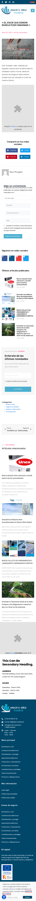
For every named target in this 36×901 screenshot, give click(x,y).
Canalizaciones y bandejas (10, 769)
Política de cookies (8, 798)
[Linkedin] (19, 258)
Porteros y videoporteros (10, 777)
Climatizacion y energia (9, 754)
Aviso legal (5, 790)
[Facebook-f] (2, 2)
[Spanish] (33, 2)
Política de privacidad (9, 794)
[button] (33, 10)
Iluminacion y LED (7, 747)
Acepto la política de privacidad (16, 381)
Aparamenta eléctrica (9, 758)
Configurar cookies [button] (12, 897)
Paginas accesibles (12, 407)
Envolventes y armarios (9, 766)
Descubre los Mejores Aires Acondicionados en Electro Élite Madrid (25, 296)
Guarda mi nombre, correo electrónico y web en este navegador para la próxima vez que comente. (18, 228)
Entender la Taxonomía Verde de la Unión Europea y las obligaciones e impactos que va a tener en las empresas (17, 604)
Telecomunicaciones (8, 773)
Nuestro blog (10, 404)
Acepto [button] (27, 897)
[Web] (18, 221)
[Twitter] (6, 2)
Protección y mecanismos (10, 762)
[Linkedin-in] (13, 2)
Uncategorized (11, 412)
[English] (31, 2)
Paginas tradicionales (13, 409)
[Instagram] (10, 2)
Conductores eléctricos (10, 750)
